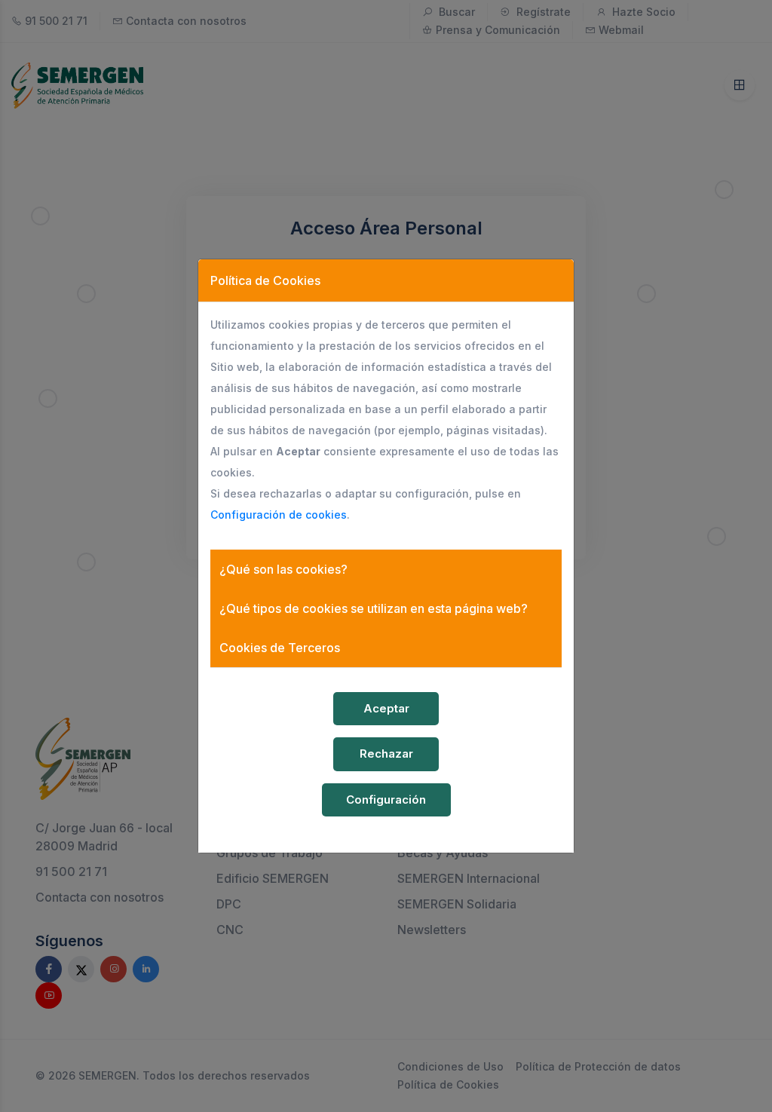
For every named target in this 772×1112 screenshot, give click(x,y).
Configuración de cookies (278, 514)
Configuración (386, 799)
